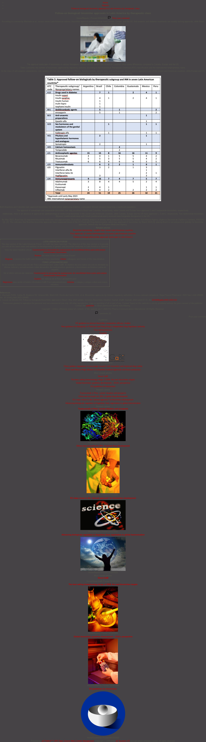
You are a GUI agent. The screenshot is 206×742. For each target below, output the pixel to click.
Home (105, 3)
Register (9, 259)
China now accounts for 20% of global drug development (103, 396)
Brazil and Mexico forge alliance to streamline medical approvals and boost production (103, 370)
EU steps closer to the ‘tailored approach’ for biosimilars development (103, 400)
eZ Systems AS (123, 741)
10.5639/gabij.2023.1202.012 (164, 300)
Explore (37, 279)
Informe (70, 282)
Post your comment (121, 18)
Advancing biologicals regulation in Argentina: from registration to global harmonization (103, 403)
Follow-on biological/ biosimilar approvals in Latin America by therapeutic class (105, 8)
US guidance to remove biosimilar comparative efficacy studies (103, 323)
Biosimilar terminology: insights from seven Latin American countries (103, 230)
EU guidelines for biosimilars (103, 386)
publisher (90, 306)
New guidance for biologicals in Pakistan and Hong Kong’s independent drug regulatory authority (103, 326)
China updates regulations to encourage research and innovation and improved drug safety (103, 366)
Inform (63, 259)
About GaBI (103, 376)
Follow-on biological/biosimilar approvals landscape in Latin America (103, 237)
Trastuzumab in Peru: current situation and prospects (103, 393)
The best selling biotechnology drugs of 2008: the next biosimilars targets (103, 379)
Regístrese (7, 282)
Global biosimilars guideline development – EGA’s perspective (103, 383)
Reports (105, 5)
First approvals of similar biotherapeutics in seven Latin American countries (103, 233)
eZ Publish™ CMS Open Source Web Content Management (68, 741)
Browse (38, 255)
